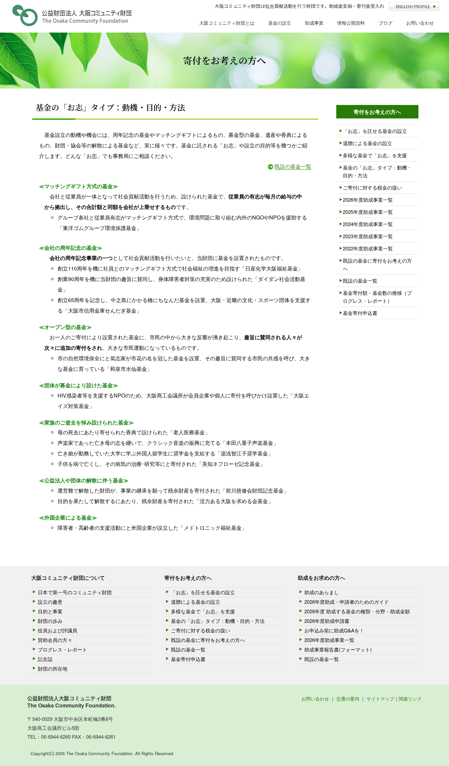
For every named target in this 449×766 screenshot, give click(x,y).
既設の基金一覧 (292, 166)
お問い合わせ (420, 22)
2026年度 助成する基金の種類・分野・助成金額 (357, 611)
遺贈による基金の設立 (367, 143)
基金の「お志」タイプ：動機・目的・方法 (377, 171)
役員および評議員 (57, 630)
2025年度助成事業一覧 (368, 211)
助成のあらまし (321, 592)
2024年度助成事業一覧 (368, 223)
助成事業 (314, 22)
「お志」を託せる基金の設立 (375, 130)
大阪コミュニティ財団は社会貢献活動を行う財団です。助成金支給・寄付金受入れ (299, 6)
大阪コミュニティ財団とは (226, 22)
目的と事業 (50, 611)
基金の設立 (279, 22)
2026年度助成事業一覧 (368, 199)
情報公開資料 (351, 22)
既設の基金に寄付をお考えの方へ (377, 264)
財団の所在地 (52, 668)
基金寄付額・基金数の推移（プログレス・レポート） (377, 296)
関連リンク (410, 698)
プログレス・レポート (62, 649)
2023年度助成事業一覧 (368, 236)
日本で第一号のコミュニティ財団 (75, 592)
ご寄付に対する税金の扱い (372, 187)
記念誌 (45, 658)
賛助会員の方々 (55, 639)
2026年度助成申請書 (326, 620)
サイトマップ (380, 698)
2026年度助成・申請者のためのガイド (346, 601)
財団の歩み (50, 620)
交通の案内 (347, 698)
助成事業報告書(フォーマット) (338, 649)
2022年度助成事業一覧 (368, 248)
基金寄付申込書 (360, 312)
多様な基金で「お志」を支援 (375, 155)
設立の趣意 (50, 601)
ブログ (385, 22)
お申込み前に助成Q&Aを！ (334, 630)
